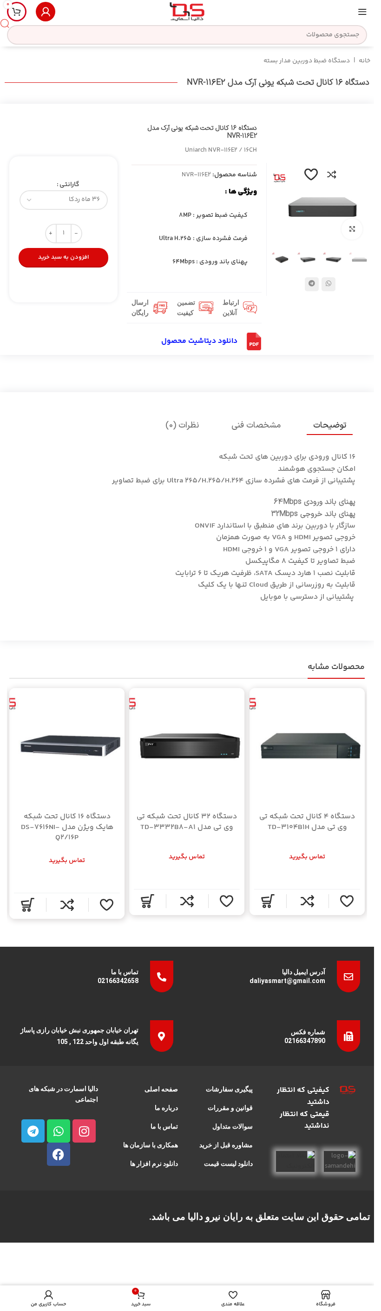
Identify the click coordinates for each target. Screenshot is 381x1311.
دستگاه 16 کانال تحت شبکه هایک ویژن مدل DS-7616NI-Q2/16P (67, 827)
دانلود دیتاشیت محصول (199, 341)
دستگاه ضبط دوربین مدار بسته (306, 61)
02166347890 (304, 1040)
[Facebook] (58, 1154)
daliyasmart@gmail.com (287, 980)
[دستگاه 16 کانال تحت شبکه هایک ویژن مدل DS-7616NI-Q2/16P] (67, 745)
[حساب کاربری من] (45, 11)
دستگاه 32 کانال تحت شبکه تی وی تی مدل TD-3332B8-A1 (187, 822)
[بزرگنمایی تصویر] (352, 229)
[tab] (329, 426)
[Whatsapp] (58, 1131)
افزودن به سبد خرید (63, 257)
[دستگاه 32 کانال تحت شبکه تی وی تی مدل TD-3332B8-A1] (186, 745)
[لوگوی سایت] (187, 12)
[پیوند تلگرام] (312, 284)
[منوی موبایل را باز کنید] (362, 11)
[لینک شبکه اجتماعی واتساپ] (328, 284)
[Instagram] (84, 1131)
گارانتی (69, 185)
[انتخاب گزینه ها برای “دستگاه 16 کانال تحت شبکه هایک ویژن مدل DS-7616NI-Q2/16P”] (27, 905)
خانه (364, 61)
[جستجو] (4, 23)
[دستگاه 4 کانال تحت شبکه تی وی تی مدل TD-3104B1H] (307, 745)
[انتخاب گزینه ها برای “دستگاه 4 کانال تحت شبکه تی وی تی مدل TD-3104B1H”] (268, 901)
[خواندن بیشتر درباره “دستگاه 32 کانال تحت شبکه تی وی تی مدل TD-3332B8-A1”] (148, 901)
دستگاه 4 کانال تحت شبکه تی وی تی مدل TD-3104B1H (307, 822)
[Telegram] (33, 1131)
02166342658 (118, 980)
